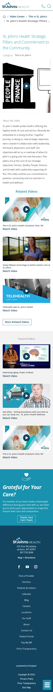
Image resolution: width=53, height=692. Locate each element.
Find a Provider (26, 575)
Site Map (26, 687)
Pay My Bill (26, 642)
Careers (27, 606)
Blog (26, 600)
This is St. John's (38, 16)
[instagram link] (35, 567)
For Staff (26, 618)
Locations (27, 612)
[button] (47, 685)
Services (26, 581)
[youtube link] (27, 567)
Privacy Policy (26, 679)
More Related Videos (17, 322)
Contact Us (26, 630)
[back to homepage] (4, 16)
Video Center (17, 16)
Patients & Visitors (26, 587)
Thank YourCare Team (26, 519)
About (26, 624)
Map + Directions (26, 557)
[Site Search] (49, 6)
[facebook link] (19, 567)
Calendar (26, 594)
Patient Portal (26, 636)
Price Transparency (26, 648)
